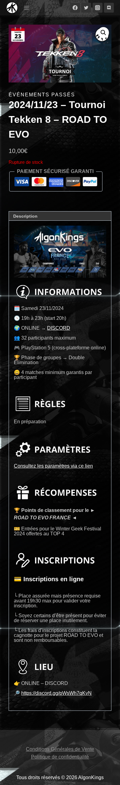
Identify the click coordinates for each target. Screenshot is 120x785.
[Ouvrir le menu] (26, 7)
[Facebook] (75, 8)
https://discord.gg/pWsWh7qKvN (56, 693)
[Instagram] (97, 8)
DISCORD (58, 328)
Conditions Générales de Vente (60, 749)
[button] (103, 32)
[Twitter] (86, 8)
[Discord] (109, 8)
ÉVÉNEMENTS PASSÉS (42, 94)
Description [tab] (25, 216)
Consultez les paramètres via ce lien (53, 466)
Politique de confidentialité (60, 756)
